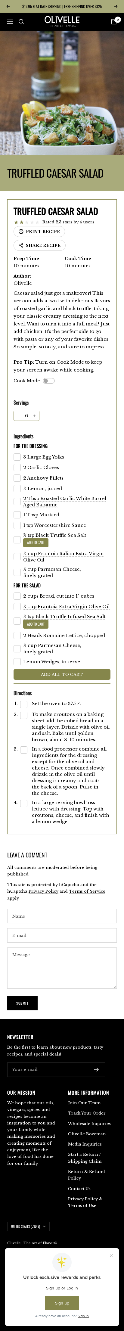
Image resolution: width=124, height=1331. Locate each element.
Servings (21, 402)
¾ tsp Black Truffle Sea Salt (54, 535)
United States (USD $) (25, 1226)
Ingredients (23, 436)
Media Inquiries (85, 1144)
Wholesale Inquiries (89, 1123)
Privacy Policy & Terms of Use (85, 1202)
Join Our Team (84, 1103)
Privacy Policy (43, 891)
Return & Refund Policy (86, 1175)
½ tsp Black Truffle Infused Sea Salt (64, 616)
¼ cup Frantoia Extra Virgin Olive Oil (66, 606)
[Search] (21, 21)
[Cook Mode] (49, 381)
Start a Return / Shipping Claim (84, 1158)
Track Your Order (87, 1113)
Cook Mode (27, 381)
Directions (23, 693)
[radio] (16, 222)
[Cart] (114, 21)
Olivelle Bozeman (87, 1134)
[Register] (96, 1070)
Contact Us (79, 1188)
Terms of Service (87, 891)
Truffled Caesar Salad (56, 211)
